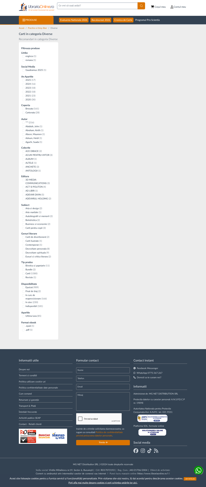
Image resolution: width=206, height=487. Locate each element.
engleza (30, 56)
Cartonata (32, 113)
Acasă (22, 28)
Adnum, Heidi (33, 138)
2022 (30, 92)
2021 (30, 96)
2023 (30, 88)
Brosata (32, 109)
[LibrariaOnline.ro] (36, 7)
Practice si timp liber (38, 28)
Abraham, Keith (34, 130)
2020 (30, 100)
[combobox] (97, 5)
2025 (30, 80)
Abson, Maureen (35, 134)
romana (30, 60)
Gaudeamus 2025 (35, 70)
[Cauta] (141, 5)
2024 (30, 84)
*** (29, 122)
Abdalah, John (33, 126)
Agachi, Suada (33, 142)
